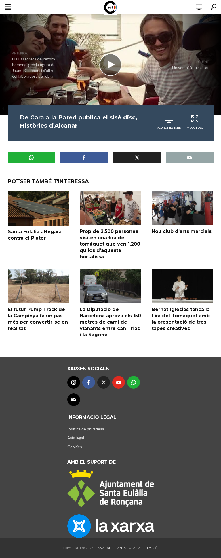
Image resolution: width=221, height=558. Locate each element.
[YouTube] (118, 382)
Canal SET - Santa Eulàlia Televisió (127, 548)
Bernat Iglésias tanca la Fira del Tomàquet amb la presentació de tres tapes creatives (181, 319)
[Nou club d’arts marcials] (182, 208)
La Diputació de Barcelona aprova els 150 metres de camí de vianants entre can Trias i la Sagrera (110, 322)
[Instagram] (73, 382)
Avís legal (75, 437)
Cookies (74, 446)
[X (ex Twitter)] (103, 382)
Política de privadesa (85, 428)
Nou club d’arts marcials (182, 231)
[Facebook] (88, 382)
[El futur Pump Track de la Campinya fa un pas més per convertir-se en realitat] (38, 286)
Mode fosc (195, 127)
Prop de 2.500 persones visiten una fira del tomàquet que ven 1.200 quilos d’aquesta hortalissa (110, 244)
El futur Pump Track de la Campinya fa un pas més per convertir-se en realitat (38, 319)
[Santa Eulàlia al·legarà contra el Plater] (38, 208)
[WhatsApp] (133, 382)
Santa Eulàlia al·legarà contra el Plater (35, 235)
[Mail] (73, 399)
